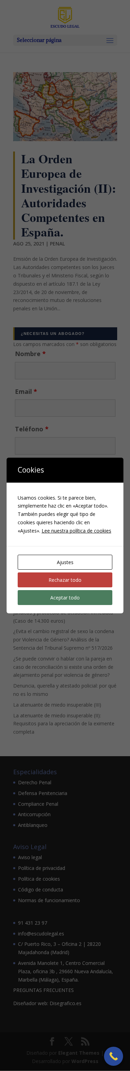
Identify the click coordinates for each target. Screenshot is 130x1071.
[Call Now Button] (113, 1056)
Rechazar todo (65, 580)
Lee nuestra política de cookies (76, 530)
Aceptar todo (65, 597)
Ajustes (65, 562)
